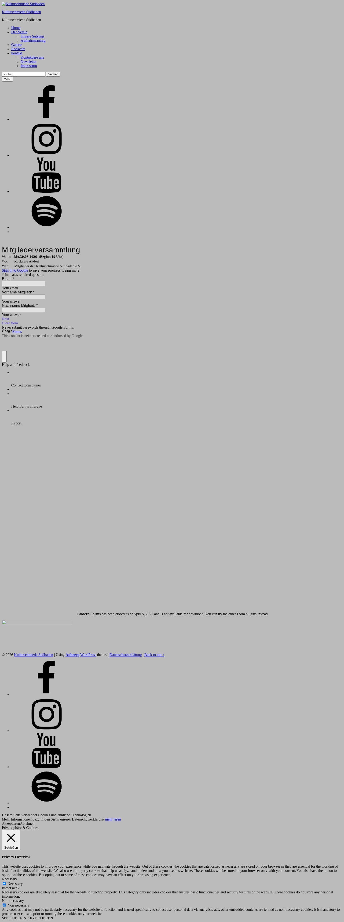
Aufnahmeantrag (33, 40)
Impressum (29, 66)
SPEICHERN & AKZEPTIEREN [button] (27, 918)
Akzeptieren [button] (11, 823)
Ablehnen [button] (27, 823)
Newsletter (29, 62)
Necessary (15, 884)
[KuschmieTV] (46, 191)
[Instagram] (46, 155)
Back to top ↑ (154, 655)
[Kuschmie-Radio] (46, 227)
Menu (7, 79)
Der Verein (19, 32)
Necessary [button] (9, 879)
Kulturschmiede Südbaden (21, 12)
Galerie (16, 45)
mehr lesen (113, 819)
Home (15, 28)
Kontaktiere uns (32, 57)
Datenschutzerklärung (126, 655)
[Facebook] (46, 119)
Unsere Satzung (32, 36)
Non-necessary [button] (13, 901)
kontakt (16, 53)
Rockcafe (18, 49)
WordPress (88, 655)
